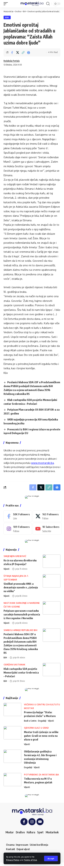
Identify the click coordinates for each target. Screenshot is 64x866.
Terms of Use (30, 860)
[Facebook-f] (24, 821)
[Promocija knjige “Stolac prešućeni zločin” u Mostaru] (12, 709)
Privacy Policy (12, 860)
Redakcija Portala (12, 61)
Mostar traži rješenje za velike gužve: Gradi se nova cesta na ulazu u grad (41, 736)
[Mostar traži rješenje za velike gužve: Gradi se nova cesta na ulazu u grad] (12, 732)
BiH (7, 17)
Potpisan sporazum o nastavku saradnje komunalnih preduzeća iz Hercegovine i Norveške (22, 614)
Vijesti (6, 569)
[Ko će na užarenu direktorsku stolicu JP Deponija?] (51, 561)
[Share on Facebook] (12, 52)
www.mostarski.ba (42, 462)
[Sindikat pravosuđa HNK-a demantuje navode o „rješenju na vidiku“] (51, 581)
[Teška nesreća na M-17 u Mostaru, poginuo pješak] (12, 779)
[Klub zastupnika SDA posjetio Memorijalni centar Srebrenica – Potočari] (51, 669)
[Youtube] (47, 529)
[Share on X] (17, 52)
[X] (47, 516)
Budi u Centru (30, 720)
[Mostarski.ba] (32, 3)
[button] (51, 858)
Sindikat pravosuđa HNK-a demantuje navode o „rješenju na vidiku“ (21, 587)
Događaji (42, 720)
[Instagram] (18, 529)
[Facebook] (18, 516)
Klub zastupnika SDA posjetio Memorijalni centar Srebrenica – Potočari (21, 672)
